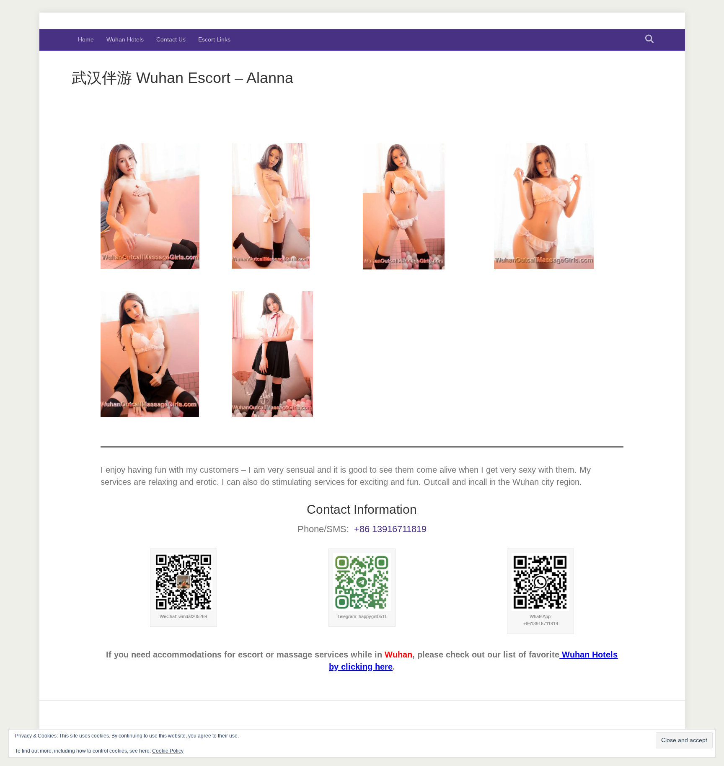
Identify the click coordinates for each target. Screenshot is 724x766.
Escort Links (214, 39)
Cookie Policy (168, 751)
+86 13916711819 (390, 529)
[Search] (647, 39)
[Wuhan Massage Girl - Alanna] (165, 206)
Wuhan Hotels (125, 39)
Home (86, 39)
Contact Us (171, 39)
